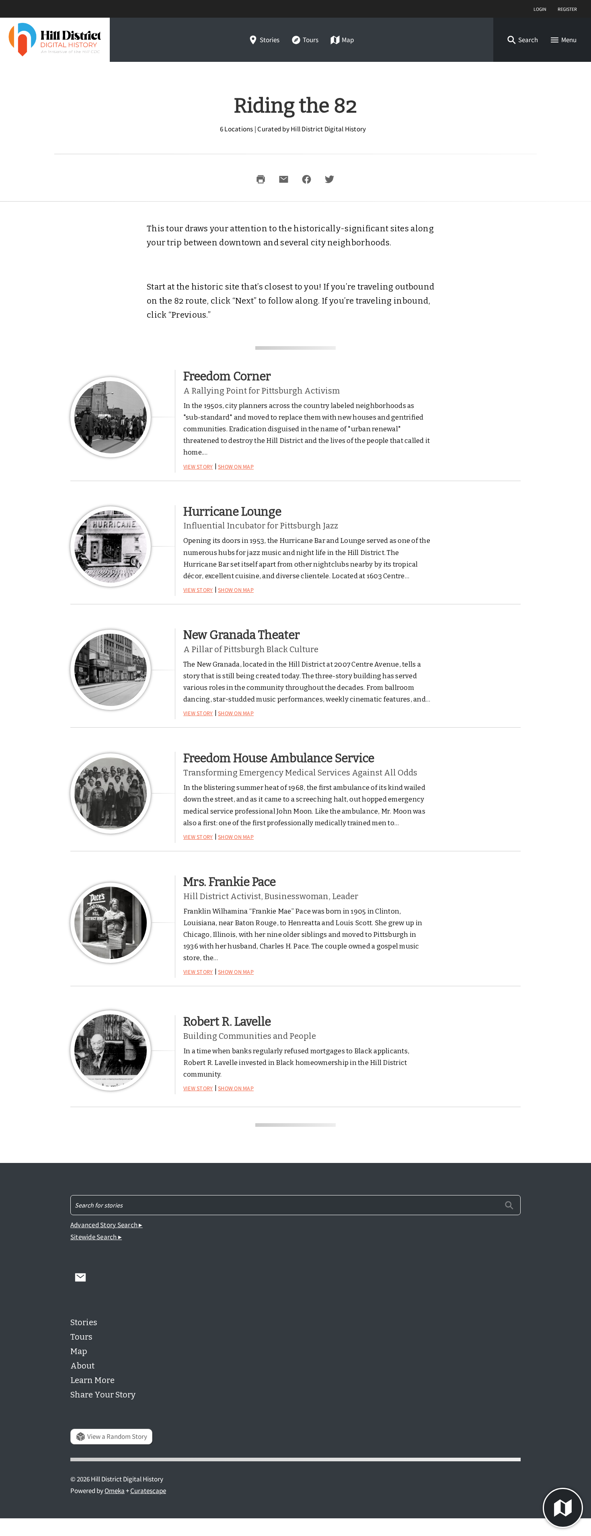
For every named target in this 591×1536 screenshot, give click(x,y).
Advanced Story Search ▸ (106, 1225)
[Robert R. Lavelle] (110, 1050)
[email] (283, 179)
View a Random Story (117, 1436)
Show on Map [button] (236, 466)
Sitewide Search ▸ (96, 1237)
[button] (522, 40)
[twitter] (329, 179)
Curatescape (148, 1491)
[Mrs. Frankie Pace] (110, 923)
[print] (260, 179)
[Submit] (509, 1205)
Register (567, 8)
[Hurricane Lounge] (110, 546)
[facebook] (306, 179)
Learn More (92, 1380)
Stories (269, 40)
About (82, 1366)
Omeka (115, 1491)
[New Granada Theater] (110, 670)
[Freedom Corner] (110, 417)
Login (540, 8)
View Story (198, 466)
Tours (310, 40)
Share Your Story (102, 1394)
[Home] (55, 40)
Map (348, 40)
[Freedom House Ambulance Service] (110, 793)
